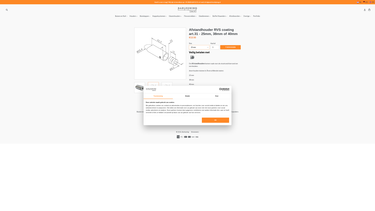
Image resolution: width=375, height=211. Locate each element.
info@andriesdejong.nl (212, 2)
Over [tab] (216, 96)
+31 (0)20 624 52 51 (191, 2)
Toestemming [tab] (158, 96)
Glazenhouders (176, 16)
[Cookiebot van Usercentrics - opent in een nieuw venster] (220, 89)
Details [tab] (187, 96)
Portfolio (256, 16)
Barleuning (185, 132)
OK (215, 120)
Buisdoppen (145, 16)
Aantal (212, 43)
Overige (247, 16)
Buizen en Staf (121, 16)
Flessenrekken (190, 16)
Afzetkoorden (235, 16)
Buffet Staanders (220, 16)
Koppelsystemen (160, 16)
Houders (133, 16)
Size (190, 43)
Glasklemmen (205, 16)
